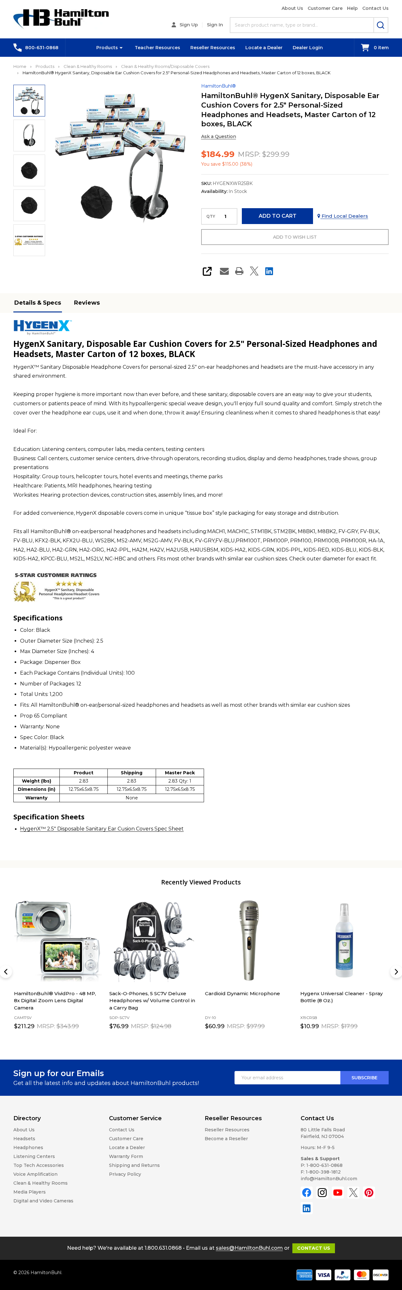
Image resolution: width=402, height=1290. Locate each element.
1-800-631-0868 (324, 1165)
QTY (210, 216)
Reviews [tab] (87, 302)
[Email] (224, 271)
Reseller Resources (212, 47)
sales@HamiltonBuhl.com (249, 1248)
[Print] (239, 271)
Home (19, 66)
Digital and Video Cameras (43, 1201)
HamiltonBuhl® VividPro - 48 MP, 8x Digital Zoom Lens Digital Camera (55, 1000)
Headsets (24, 1138)
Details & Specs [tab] (37, 302)
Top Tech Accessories (38, 1165)
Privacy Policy (125, 1174)
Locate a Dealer (264, 47)
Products (107, 47)
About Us (292, 8)
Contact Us (375, 8)
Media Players (29, 1192)
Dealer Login (308, 47)
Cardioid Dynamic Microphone (242, 993)
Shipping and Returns (134, 1165)
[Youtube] (338, 1193)
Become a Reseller (226, 1138)
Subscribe (364, 1078)
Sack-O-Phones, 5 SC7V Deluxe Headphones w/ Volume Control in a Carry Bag (152, 1000)
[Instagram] (322, 1193)
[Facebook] (307, 1193)
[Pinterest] (369, 1193)
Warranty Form (126, 1156)
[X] (254, 271)
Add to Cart (277, 216)
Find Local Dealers (344, 216)
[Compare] (95, 1040)
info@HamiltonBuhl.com (329, 1178)
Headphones (28, 1147)
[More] (121, 48)
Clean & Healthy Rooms (40, 1183)
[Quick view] (81, 1040)
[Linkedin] (269, 271)
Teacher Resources (157, 47)
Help (352, 8)
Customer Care (325, 8)
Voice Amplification (35, 1174)
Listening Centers (34, 1156)
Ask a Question (218, 136)
